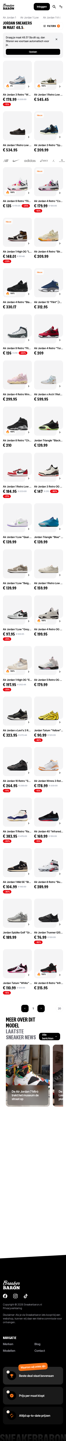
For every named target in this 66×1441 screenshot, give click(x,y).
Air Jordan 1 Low (29, 17)
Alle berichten (47, 1036)
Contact (39, 1350)
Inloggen (42, 6)
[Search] (54, 7)
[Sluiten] (56, 39)
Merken (8, 1344)
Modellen (9, 1350)
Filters (53, 26)
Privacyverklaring (12, 1308)
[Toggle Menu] (61, 7)
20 (59, 1008)
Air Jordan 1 (9, 17)
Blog (37, 1344)
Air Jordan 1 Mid (52, 17)
